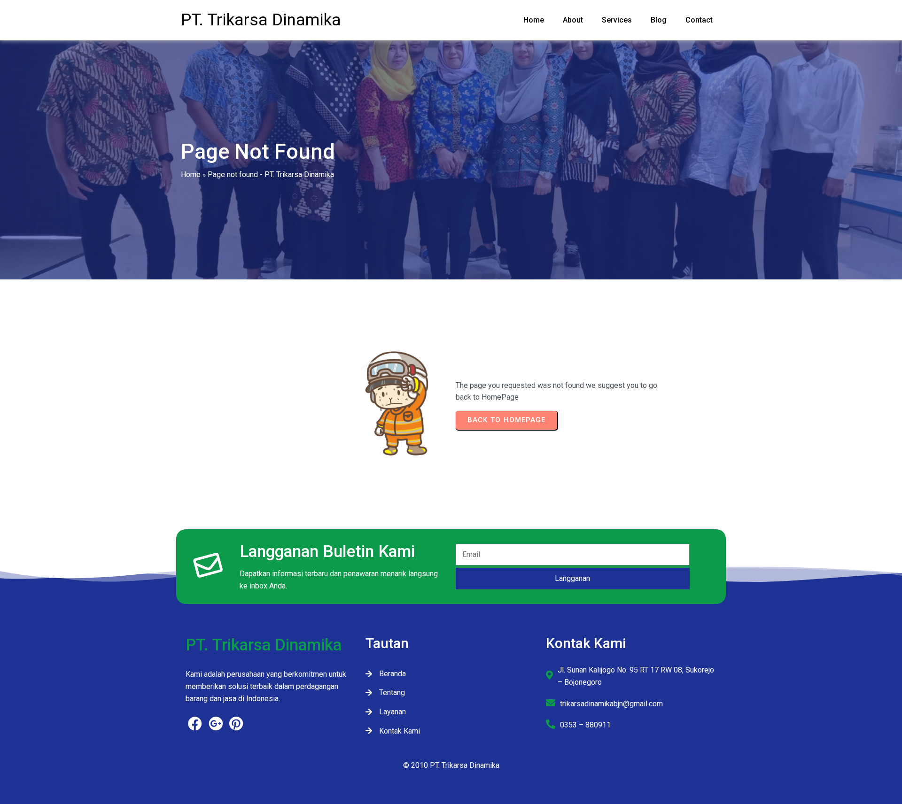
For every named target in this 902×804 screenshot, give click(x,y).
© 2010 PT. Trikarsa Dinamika (451, 765)
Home (191, 174)
